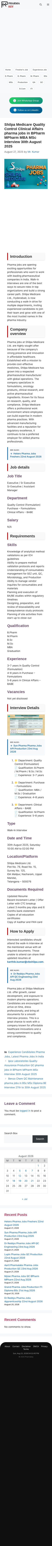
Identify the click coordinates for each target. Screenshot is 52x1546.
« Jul (24, 1199)
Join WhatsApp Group (28, 100)
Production (23, 82)
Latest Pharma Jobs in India (27, 1056)
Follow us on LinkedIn (28, 110)
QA (33, 82)
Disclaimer (26, 1346)
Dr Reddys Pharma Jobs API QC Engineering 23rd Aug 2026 (25, 976)
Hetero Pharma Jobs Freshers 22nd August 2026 (25, 455)
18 (13, 1180)
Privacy (44, 1346)
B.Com (22, 88)
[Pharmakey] (10, 4)
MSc (11, 82)
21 (32, 1180)
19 (19, 1180)
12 (19, 1175)
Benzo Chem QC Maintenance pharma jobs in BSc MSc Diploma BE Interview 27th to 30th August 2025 (25, 1083)
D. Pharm (9, 76)
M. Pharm (34, 76)
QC (41, 82)
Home (8, 70)
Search (40, 1138)
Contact (15, 1346)
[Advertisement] (26, 38)
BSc (45, 76)
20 (25, 1180)
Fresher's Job (22, 70)
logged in (25, 1110)
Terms (26, 1349)
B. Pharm (22, 76)
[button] (40, 4)
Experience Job (40, 70)
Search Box (10, 1133)
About (7, 1346)
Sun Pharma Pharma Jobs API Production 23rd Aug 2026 (26, 748)
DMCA (36, 1346)
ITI (31, 88)
